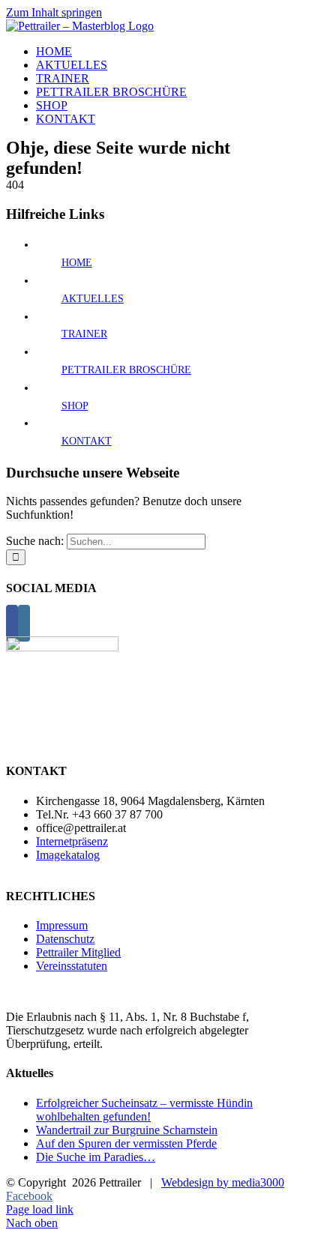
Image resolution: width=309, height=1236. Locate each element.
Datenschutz (65, 938)
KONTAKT (87, 441)
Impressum (62, 925)
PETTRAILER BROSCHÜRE (126, 370)
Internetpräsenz (72, 841)
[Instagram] (24, 623)
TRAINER (84, 334)
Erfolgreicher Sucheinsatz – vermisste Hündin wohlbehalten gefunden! (144, 1110)
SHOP (75, 406)
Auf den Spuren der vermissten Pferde (126, 1143)
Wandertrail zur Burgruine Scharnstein (127, 1130)
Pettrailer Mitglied (78, 952)
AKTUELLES (93, 298)
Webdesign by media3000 (222, 1182)
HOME (77, 262)
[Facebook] (12, 623)
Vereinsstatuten (71, 965)
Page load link (40, 1209)
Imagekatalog (68, 854)
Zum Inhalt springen (54, 12)
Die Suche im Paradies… (95, 1157)
